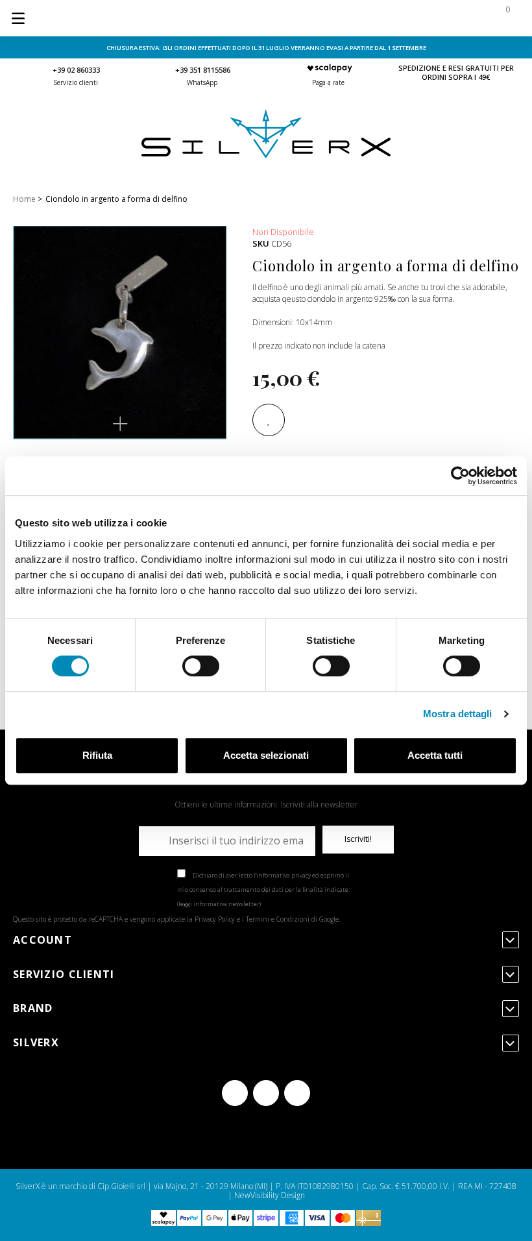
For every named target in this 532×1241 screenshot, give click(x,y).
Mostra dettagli (457, 713)
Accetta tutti (435, 755)
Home (24, 198)
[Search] (423, 18)
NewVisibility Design (269, 1195)
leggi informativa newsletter (219, 904)
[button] (119, 423)
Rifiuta (97, 755)
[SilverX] (266, 155)
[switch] (200, 666)
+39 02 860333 (76, 70)
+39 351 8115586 (202, 70)
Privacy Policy (215, 919)
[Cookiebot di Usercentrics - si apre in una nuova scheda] (460, 475)
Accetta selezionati (266, 755)
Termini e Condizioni (277, 919)
